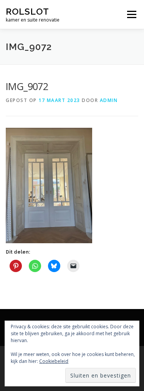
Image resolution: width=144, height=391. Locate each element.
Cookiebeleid (53, 361)
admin (109, 100)
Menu (131, 14)
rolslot (27, 11)
